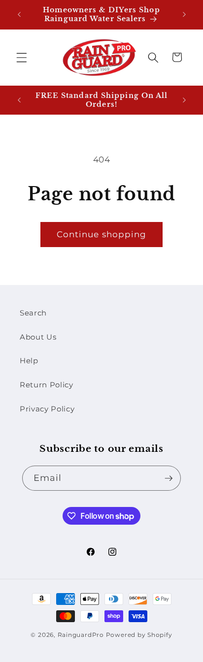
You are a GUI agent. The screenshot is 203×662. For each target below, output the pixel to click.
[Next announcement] (184, 14)
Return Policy (46, 384)
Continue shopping (102, 234)
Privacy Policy (47, 408)
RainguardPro (81, 634)
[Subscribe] (168, 478)
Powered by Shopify (139, 634)
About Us (38, 337)
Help (29, 360)
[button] (22, 57)
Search (33, 312)
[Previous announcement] (19, 14)
